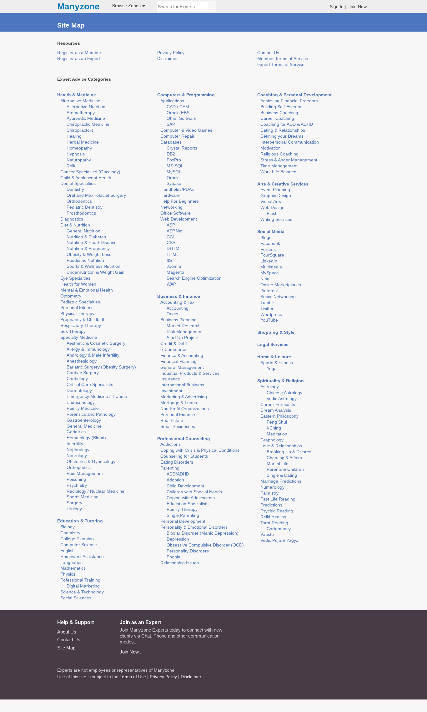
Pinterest (269, 290)
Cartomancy (279, 528)
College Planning (77, 538)
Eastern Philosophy (279, 416)
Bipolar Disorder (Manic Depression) (203, 533)
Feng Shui (277, 422)
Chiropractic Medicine (88, 124)
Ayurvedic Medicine (86, 118)
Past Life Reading (277, 498)
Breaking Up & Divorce (289, 451)
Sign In (337, 6)
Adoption (175, 479)
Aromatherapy (81, 112)
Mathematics (73, 568)
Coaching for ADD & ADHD (286, 124)
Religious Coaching (279, 153)
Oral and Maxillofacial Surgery (96, 195)
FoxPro (174, 159)
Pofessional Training (80, 579)
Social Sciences (75, 597)
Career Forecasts (277, 404)
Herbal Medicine (83, 142)
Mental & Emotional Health (86, 289)
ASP (171, 224)
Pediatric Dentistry (85, 207)
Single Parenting (183, 515)
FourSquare (272, 254)
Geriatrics (76, 431)
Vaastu (267, 534)
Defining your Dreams (282, 136)
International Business (182, 384)
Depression (178, 539)
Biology (67, 526)
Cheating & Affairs (284, 457)
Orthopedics (79, 467)
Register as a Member (79, 52)
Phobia (173, 556)
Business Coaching (279, 112)
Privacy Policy (170, 52)
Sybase (174, 183)
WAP (171, 284)
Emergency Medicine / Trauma (97, 396)
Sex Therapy (73, 331)
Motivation (270, 147)
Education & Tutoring (80, 520)
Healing (74, 136)
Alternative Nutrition (86, 106)
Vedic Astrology (282, 398)
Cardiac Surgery (83, 372)
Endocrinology (81, 402)
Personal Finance (177, 414)
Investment (171, 390)
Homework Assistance (82, 556)
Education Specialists (187, 503)
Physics (67, 574)
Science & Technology (82, 591)
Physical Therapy (77, 313)
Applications (172, 100)
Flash (272, 213)
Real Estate (171, 420)
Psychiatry (77, 485)
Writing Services (276, 219)
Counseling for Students (184, 456)
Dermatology (79, 390)
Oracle (173, 177)
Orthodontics (79, 201)
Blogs (265, 237)
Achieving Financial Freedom (289, 100)
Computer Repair (177, 136)
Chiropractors (80, 130)
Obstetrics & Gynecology (91, 461)
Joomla (174, 266)
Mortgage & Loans (178, 402)
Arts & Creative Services (283, 183)
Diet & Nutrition (75, 224)
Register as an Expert (78, 58)
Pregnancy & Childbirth (83, 319)
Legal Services (273, 344)
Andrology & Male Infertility (93, 355)
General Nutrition (83, 230)
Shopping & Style (275, 332)
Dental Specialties (78, 183)
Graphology (272, 439)
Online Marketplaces (280, 284)
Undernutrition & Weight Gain (95, 272)
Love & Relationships (281, 445)
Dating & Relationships (282, 130)
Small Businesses (177, 426)
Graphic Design (275, 195)
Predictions (271, 504)
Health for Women (78, 284)
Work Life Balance (278, 171)
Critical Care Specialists (90, 384)
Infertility (75, 443)
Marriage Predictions (280, 481)
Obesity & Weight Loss (89, 254)
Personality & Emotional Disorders (194, 527)
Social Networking (278, 296)
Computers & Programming (186, 94)
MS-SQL (175, 165)
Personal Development (182, 521)
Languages (71, 562)
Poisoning (76, 479)
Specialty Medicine (78, 337)
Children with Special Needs (194, 491)
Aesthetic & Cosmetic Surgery (96, 343)
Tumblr (267, 302)
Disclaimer (167, 58)
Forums (268, 249)
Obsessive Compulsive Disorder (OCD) (205, 544)
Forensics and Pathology (91, 414)
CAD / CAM (178, 106)
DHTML (174, 248)
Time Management (279, 165)
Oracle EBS (178, 112)
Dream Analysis (275, 410)
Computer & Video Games (186, 130)
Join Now (358, 6)
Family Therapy (182, 509)
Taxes (172, 313)
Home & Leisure (274, 356)
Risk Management (185, 331)
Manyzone (78, 7)
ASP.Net (175, 230)
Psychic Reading (276, 510)
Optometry (70, 295)
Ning (264, 278)
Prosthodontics (81, 213)
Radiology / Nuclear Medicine (95, 491)
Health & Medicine (76, 94)
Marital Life (278, 463)
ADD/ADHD (178, 473)
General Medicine (84, 426)
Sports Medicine (82, 496)
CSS (171, 242)
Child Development (185, 485)
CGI (170, 236)
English (67, 550)
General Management (182, 367)
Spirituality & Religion (280, 380)
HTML (173, 254)
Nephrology (78, 449)
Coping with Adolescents (191, 497)
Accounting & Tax (177, 302)
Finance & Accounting (181, 355)
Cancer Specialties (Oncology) (90, 171)
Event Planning (275, 189)
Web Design (272, 207)
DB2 (171, 153)
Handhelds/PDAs (177, 189)
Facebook (270, 243)
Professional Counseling (183, 438)
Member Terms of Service (282, 58)
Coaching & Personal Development (294, 94)
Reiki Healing (273, 516)
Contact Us (268, 52)
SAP (171, 124)
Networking (171, 207)
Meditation (277, 433)
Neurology (77, 455)
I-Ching (274, 427)
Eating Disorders (176, 462)
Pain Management (85, 473)
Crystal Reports (182, 147)
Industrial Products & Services (189, 373)
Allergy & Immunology (88, 349)
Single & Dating (282, 475)
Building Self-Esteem (280, 106)
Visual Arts (270, 201)
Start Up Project (182, 337)
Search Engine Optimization (194, 278)
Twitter (267, 308)
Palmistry (269, 493)
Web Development (178, 218)
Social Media (270, 231)
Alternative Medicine (80, 100)
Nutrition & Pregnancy (88, 248)
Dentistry (75, 189)
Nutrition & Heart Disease (92, 242)
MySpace (269, 272)
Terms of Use (133, 676)
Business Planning (178, 319)
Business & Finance (178, 296)
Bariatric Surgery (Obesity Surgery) (101, 366)
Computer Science (78, 544)
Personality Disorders (188, 550)
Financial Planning (178, 361)
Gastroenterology (84, 420)
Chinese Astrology (284, 392)
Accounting (177, 308)
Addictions (170, 444)
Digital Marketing (83, 585)
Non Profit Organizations (184, 408)
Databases (171, 142)
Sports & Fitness (276, 362)
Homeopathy (79, 147)
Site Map (66, 647)
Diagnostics (71, 218)
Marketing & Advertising (183, 396)
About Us (66, 631)
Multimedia (271, 266)
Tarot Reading (274, 522)
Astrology (269, 386)
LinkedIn (268, 260)
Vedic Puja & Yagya (279, 540)
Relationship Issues (179, 562)
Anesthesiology (82, 361)
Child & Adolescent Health (85, 177)
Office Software (175, 213)
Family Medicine (83, 408)
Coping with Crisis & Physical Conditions (199, 450)
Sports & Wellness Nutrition (93, 266)
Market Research (184, 325)
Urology (74, 508)
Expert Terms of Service (280, 64)
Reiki (71, 165)
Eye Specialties (75, 278)
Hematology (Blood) (86, 437)
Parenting (169, 467)
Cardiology (77, 378)
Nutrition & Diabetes (86, 236)
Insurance (170, 378)
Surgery (74, 502)
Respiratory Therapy (80, 325)
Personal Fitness (76, 307)
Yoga (272, 368)
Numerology (272, 487)
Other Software (182, 118)
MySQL (174, 171)
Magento (175, 272)
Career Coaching (277, 118)
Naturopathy (79, 159)
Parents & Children (285, 469)
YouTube (269, 320)
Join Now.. (130, 651)
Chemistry (70, 532)
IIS (169, 260)
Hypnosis (76, 153)
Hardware (170, 195)
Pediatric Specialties (80, 301)
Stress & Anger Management (288, 159)
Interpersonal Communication (289, 142)
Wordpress (271, 314)
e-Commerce (173, 349)
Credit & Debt (173, 343)
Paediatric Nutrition (85, 260)
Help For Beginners (179, 201)
